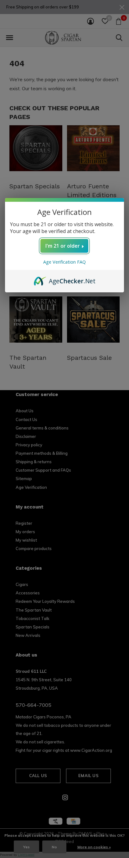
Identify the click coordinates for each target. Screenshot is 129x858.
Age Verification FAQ (64, 262)
